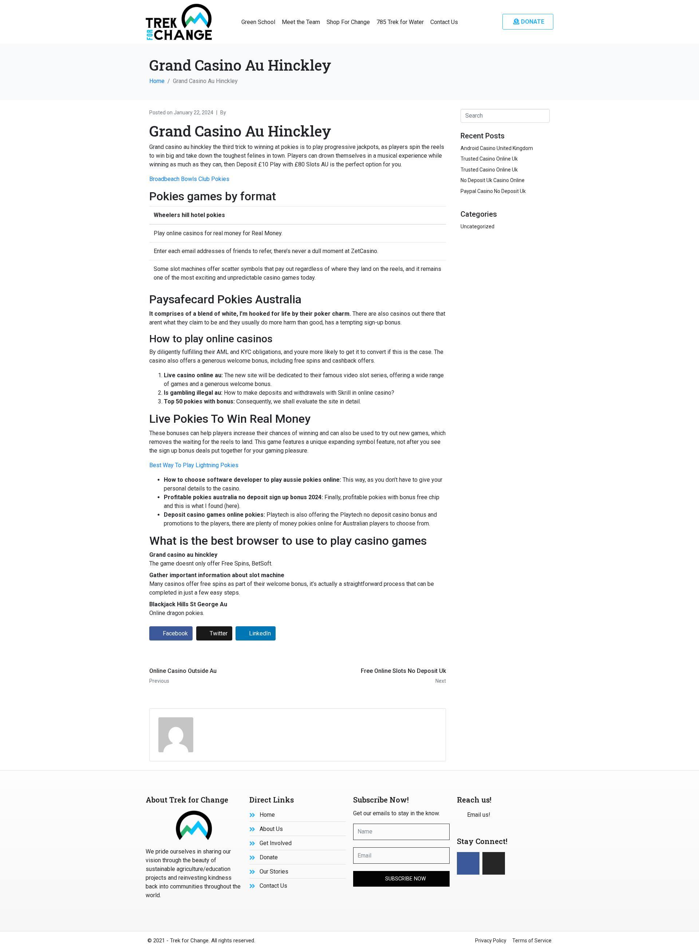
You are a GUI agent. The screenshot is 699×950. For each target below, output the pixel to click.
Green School (258, 22)
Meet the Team (301, 22)
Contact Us (444, 22)
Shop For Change (348, 22)
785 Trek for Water (400, 22)
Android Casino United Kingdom (497, 148)
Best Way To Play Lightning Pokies (193, 465)
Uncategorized (477, 226)
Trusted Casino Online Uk (489, 159)
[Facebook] (468, 863)
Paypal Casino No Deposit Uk (493, 191)
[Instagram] (493, 863)
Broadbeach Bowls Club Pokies (189, 179)
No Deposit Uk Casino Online (493, 180)
